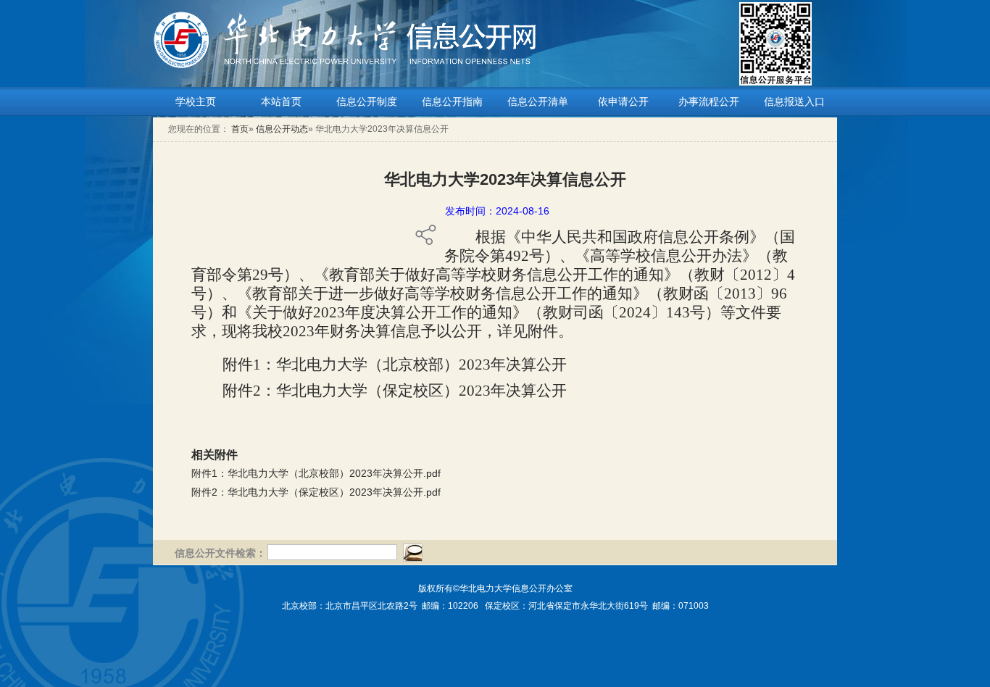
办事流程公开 (708, 101)
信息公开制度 (366, 101)
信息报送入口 (794, 101)
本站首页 (281, 101)
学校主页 (195, 101)
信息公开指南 (452, 101)
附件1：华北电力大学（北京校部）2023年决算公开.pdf (316, 473)
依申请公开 (623, 101)
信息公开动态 (282, 129)
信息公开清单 (537, 101)
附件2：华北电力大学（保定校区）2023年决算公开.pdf (316, 492)
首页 (240, 129)
